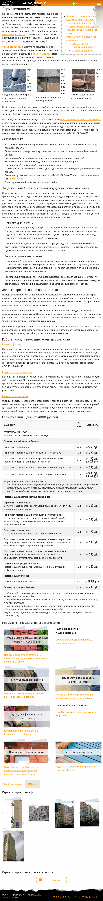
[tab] (12, 784)
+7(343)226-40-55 (35, 3)
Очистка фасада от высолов (72, 705)
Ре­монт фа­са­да (80, 43)
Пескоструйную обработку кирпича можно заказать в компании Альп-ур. (76, 696)
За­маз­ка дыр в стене (80, 23)
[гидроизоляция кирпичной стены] (13, 813)
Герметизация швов (36, 895)
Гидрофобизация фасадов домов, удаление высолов (74, 641)
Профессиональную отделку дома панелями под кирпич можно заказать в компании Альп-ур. (25, 658)
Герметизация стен (10, 897)
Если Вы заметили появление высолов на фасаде (76, 714)
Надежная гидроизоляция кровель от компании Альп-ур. (76, 768)
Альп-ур (5, 895)
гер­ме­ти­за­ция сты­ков (13, 34)
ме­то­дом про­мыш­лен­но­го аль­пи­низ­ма (80, 119)
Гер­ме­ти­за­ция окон (82, 50)
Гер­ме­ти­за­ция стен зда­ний (83, 26)
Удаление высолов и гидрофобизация (68, 630)
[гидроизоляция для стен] (90, 813)
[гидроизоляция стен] (13, 845)
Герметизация (18, 895)
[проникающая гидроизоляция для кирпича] (64, 813)
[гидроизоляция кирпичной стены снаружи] (38, 813)
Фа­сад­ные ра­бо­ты (12, 46)
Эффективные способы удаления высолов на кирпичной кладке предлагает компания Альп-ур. (21, 770)
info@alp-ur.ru (16, 178)
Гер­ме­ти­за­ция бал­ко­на (84, 47)
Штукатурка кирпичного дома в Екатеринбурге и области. (21, 732)
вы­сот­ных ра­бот (43, 53)
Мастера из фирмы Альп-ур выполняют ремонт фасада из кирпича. (25, 695)
